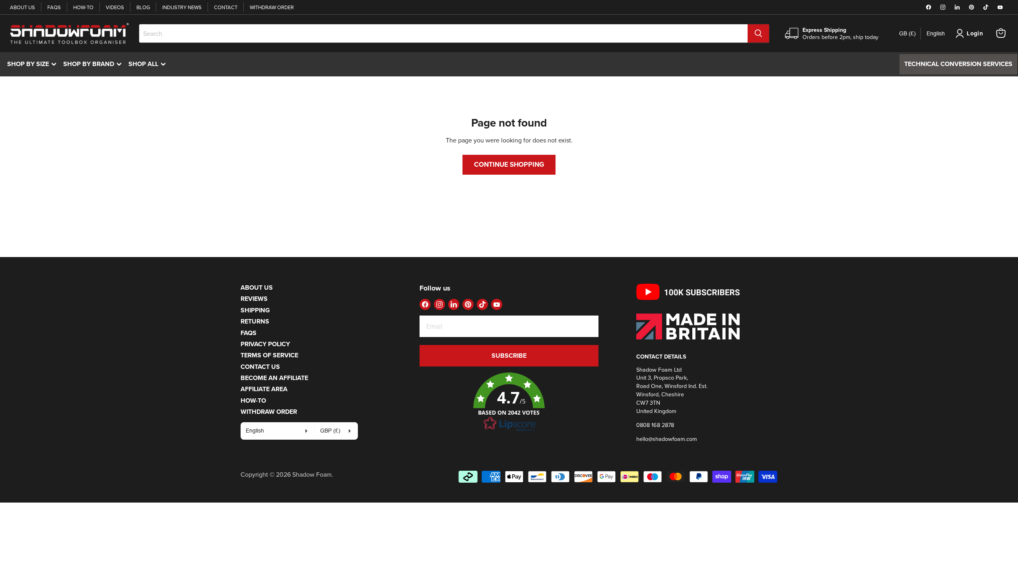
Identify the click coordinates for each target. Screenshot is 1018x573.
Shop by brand (94, 63)
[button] (509, 402)
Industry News (182, 7)
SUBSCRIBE (509, 355)
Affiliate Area (264, 389)
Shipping (255, 310)
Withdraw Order (272, 7)
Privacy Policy (265, 344)
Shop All (148, 63)
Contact (225, 7)
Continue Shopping (509, 164)
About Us (22, 7)
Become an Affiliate (274, 377)
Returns (255, 321)
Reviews (254, 298)
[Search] (758, 33)
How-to (83, 7)
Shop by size (33, 63)
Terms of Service (269, 355)
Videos (115, 7)
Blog (143, 7)
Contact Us (260, 366)
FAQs (54, 7)
